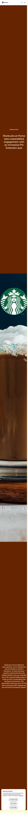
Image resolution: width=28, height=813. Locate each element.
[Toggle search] (22, 2)
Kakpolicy (21, 795)
